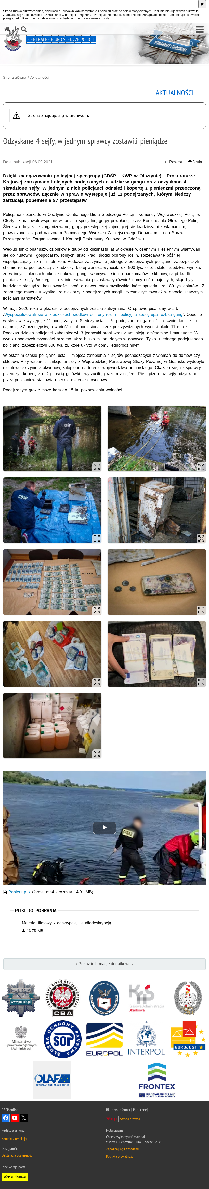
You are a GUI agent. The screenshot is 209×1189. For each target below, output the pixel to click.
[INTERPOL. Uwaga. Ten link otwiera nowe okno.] (146, 1039)
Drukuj (198, 162)
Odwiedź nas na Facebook (6, 1118)
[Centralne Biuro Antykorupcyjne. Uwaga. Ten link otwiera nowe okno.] (63, 998)
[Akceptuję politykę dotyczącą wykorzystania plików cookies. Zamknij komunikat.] (202, 4)
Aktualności (39, 77)
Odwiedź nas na (24, 1118)
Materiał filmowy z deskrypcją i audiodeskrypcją (66, 923)
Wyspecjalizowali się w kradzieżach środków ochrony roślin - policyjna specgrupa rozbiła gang (93, 314)
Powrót (175, 162)
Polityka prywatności (120, 1156)
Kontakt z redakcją (14, 1138)
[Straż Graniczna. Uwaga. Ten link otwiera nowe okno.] (188, 998)
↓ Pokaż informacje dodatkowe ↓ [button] (104, 964)
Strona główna (14, 77)
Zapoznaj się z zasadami (122, 1148)
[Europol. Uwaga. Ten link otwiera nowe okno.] (104, 1039)
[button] (200, 29)
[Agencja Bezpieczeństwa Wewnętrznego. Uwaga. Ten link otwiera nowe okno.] (104, 998)
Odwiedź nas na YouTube (15, 1118)
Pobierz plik (19, 892)
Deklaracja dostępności (17, 1155)
